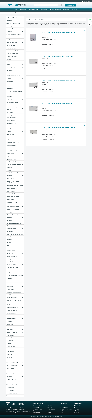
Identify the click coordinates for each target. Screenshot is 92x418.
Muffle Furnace (10, 231)
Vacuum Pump (10, 368)
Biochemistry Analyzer (12, 45)
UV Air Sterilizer (10, 352)
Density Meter (10, 84)
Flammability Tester (11, 120)
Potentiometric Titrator (12, 281)
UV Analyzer (9, 354)
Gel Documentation (11, 140)
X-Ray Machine (10, 396)
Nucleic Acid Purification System (14, 234)
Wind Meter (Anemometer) (13, 393)
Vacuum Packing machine (12, 365)
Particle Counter (10, 253)
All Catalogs (66, 9)
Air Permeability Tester (12, 18)
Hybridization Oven (11, 159)
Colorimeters (9, 78)
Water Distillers (10, 382)
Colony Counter (10, 73)
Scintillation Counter (11, 297)
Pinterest (77, 409)
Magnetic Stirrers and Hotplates (11, 203)
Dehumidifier (9, 81)
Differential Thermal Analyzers (14, 91)
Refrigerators (9, 286)
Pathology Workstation (12, 259)
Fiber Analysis (9, 115)
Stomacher (9, 321)
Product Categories (33, 9)
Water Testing (10, 390)
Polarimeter (9, 278)
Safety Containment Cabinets (13, 292)
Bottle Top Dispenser (11, 56)
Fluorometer (9, 126)
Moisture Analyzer (11, 228)
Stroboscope (9, 324)
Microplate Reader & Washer (13, 215)
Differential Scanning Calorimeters (11, 87)
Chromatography (10, 67)
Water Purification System (13, 385)
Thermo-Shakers (10, 338)
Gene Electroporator (11, 145)
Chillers (8, 64)
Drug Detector (10, 99)
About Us (63, 412)
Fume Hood (9, 137)
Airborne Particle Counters (13, 23)
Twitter (77, 407)
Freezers (13, 13)
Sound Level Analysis (11, 310)
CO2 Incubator (10, 70)
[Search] (60, 5)
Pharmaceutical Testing (12, 267)
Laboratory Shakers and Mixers (14, 185)
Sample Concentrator (11, 295)
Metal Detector (10, 212)
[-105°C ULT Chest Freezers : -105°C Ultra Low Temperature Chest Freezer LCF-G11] (33, 60)
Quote (70, 5)
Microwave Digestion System (13, 223)
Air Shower (9, 20)
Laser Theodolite (10, 191)
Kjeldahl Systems (10, 178)
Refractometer (10, 284)
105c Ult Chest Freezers (21, 13)
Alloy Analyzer (9, 26)
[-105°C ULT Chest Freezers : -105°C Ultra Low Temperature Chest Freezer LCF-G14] (33, 131)
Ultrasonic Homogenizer (12, 349)
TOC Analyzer (9, 340)
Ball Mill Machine (10, 40)
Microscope (23, 9)
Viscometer (9, 376)
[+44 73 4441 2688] (90, 20)
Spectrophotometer (11, 318)
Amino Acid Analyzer (11, 29)
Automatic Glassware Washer (13, 34)
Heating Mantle (10, 153)
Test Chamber (9, 329)
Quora (77, 412)
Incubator (8, 170)
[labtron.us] (17, 5)
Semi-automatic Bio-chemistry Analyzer (14, 301)
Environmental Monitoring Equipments (13, 108)
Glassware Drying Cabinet (12, 148)
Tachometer (9, 327)
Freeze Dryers (9, 129)
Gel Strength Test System (12, 142)
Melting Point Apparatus (12, 209)
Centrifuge (9, 62)
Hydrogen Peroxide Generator (13, 164)
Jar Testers (9, 175)
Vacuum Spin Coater (11, 374)
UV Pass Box (9, 357)
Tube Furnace (9, 343)
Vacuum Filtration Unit (12, 363)
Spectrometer (9, 316)
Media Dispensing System (12, 206)
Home (16, 9)
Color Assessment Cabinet (13, 76)
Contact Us (74, 9)
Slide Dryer (9, 305)
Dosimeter (9, 97)
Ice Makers (9, 167)
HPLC (7, 156)
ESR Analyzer (9, 112)
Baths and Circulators (11, 42)
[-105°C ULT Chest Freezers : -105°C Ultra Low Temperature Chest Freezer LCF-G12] (33, 84)
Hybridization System (11, 162)
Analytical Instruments (55, 9)
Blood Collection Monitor (12, 51)
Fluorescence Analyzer (12, 123)
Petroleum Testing (11, 264)
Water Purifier (10, 387)
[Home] (1, 13)
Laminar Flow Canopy (11, 188)
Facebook (77, 406)
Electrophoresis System (12, 102)
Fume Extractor (10, 134)
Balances (8, 37)
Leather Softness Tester (12, 196)
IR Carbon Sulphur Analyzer (13, 173)
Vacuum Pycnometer (11, 371)
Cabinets (8, 59)
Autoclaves (9, 31)
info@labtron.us (87, 1)
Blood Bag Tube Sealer (11, 48)
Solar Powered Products (12, 307)
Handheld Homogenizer (12, 151)
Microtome (9, 220)
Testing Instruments (11, 332)
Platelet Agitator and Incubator (14, 275)
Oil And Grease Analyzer (12, 237)
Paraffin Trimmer (10, 251)
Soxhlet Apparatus (11, 313)
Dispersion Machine (11, 94)
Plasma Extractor (10, 270)
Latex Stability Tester (11, 194)
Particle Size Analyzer (11, 256)
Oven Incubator (10, 248)
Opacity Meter (9, 239)
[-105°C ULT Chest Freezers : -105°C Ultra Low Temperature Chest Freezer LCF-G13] (33, 108)
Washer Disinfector (11, 379)
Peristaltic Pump (10, 262)
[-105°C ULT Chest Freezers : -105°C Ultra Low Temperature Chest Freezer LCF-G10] (33, 37)
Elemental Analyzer (11, 105)
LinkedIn (77, 411)
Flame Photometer (11, 118)
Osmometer (9, 242)
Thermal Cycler (10, 335)
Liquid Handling (10, 199)
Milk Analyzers (10, 226)
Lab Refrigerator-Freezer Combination (12, 182)
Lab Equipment (44, 9)
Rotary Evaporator (11, 289)
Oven (7, 245)
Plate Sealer (9, 273)
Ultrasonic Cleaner (11, 346)
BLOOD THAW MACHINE (12, 53)
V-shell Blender (10, 360)
